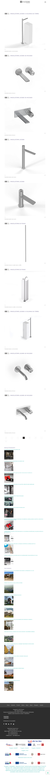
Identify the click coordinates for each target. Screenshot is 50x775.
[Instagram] (6, 724)
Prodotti (18, 705)
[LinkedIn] (9, 724)
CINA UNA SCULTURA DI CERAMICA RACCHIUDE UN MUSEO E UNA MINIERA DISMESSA (19, 631)
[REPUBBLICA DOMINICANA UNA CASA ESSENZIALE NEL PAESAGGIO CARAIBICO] (8, 625)
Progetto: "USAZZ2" (24, 748)
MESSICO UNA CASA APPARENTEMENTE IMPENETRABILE (14, 668)
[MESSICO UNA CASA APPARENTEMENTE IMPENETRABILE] (8, 674)
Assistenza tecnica (18, 4)
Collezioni (13, 705)
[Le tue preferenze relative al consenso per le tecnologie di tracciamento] (48, 773)
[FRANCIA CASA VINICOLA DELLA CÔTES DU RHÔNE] (8, 588)
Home (8, 705)
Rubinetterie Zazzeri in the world (25, 757)
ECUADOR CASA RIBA (8, 607)
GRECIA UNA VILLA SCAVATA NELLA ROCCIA (12, 680)
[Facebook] (4, 724)
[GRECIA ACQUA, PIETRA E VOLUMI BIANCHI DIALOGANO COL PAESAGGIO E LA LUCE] (8, 576)
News (27, 705)
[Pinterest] (11, 724)
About (31, 705)
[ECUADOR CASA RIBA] (8, 613)
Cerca (42, 6)
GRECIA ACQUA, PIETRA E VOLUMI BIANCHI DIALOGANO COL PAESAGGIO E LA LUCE (19, 570)
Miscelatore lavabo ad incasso (21, 56)
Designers (36, 705)
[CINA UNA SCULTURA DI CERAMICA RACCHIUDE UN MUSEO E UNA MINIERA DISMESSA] (8, 637)
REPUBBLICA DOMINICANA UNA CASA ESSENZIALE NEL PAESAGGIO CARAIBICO (18, 619)
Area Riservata (41, 4)
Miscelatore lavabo (17, 139)
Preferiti (35, 6)
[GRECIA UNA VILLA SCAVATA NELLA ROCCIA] (8, 686)
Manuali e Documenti (29, 4)
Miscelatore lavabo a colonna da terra (24, 14)
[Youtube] (13, 724)
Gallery (22, 705)
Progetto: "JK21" (25, 750)
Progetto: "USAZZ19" (36, 748)
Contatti (41, 705)
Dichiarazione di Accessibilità (9, 721)
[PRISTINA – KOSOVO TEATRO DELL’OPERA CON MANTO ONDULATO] (8, 661)
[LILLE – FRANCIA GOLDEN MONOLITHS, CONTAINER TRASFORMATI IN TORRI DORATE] (8, 649)
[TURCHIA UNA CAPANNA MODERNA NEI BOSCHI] (8, 600)
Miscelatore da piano (18, 223)
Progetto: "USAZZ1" (13, 748)
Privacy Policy (6, 716)
